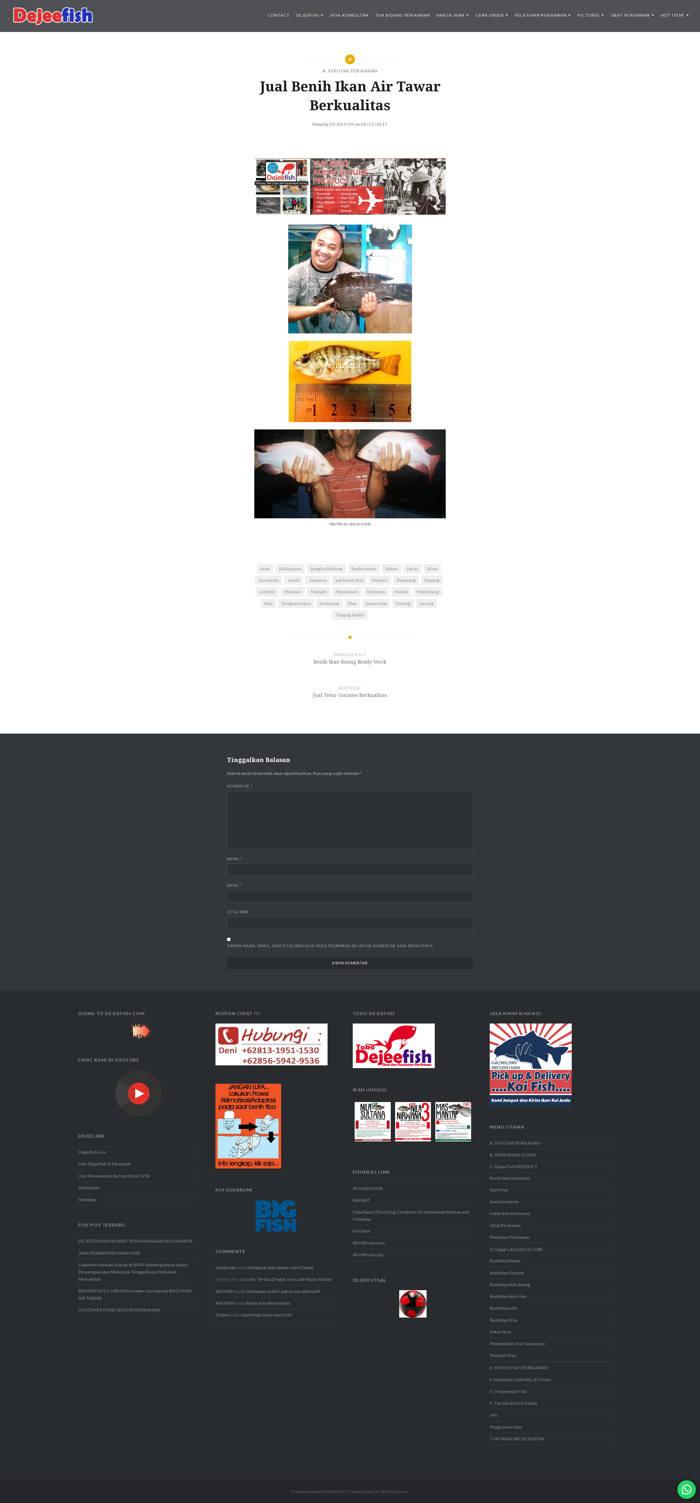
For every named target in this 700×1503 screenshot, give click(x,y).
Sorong (426, 603)
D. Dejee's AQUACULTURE (516, 1249)
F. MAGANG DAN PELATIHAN (520, 1379)
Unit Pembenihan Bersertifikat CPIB (114, 1175)
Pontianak (329, 603)
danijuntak (225, 1267)
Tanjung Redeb (350, 614)
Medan (401, 591)
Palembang (428, 591)
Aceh (265, 568)
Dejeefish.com (92, 1152)
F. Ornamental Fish (508, 1391)
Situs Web (238, 912)
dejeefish (342, 124)
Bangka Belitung (326, 568)
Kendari (380, 580)
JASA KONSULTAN (349, 15)
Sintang (402, 603)
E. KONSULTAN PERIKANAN (519, 1367)
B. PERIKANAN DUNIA (513, 1154)
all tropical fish (368, 1188)
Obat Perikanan (505, 1225)
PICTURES (588, 15)
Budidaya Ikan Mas (508, 1296)
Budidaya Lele (503, 1307)
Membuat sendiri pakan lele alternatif (283, 1291)
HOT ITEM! (673, 15)
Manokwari (347, 591)
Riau (352, 603)
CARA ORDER (490, 15)
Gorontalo (268, 580)
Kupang (431, 580)
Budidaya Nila (503, 1319)
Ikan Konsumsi (504, 1201)
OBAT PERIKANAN (630, 15)
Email (234, 885)
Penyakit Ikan (503, 1355)
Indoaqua (87, 1199)
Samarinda (376, 603)
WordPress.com (369, 1242)
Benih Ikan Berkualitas (268, 1303)
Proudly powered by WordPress (318, 1491)
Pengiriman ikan (506, 1426)
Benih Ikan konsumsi (510, 1178)
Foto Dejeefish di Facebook (104, 1163)
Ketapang (406, 580)
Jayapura (317, 580)
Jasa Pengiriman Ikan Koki (266, 1314)
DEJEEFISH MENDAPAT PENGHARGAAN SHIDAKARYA (135, 1240)
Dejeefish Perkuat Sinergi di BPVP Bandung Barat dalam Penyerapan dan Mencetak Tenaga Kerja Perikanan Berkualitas (133, 1271)
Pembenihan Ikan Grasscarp (517, 1343)
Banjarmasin (363, 568)
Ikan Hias (499, 1189)
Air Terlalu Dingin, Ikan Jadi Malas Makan (291, 1279)
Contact (279, 15)
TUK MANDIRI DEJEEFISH (517, 1438)
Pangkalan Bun (296, 603)
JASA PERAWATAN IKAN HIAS (109, 1252)
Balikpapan (290, 568)
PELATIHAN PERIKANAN (541, 15)
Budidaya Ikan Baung (510, 1284)
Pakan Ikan (500, 1331)
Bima (432, 568)
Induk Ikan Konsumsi (510, 1213)
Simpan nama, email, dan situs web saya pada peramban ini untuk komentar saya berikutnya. (330, 946)
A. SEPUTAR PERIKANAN (350, 70)
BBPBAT (361, 1200)
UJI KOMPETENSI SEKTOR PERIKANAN (119, 1309)
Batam (391, 568)
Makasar (293, 591)
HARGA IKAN (451, 15)
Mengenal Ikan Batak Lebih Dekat (280, 1267)
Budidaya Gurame (507, 1272)
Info (494, 1414)
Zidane (222, 1314)
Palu (268, 603)
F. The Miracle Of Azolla (513, 1403)
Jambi (293, 580)
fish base (361, 1230)
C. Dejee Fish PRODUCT (514, 1166)
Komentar (239, 786)
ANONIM (225, 1291)
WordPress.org (368, 1254)
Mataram (376, 591)
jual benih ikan (349, 580)
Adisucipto (89, 1187)
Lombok (267, 591)
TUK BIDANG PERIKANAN (402, 15)
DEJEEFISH (307, 15)
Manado (319, 591)
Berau (412, 568)
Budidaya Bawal (505, 1260)
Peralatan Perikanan (509, 1237)
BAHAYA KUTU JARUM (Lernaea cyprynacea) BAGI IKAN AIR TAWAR (134, 1294)
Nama (234, 859)
